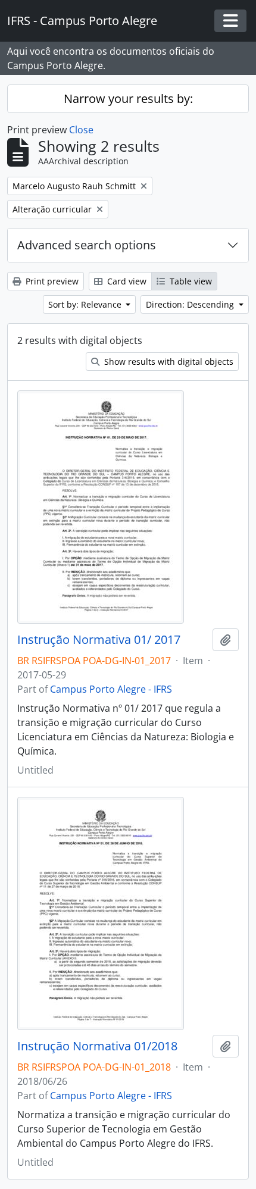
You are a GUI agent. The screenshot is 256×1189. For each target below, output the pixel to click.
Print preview (51, 281)
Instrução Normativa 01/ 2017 (98, 640)
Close (81, 129)
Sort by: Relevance (86, 304)
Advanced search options (86, 245)
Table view (189, 281)
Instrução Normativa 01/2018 (97, 1046)
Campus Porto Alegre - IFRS (111, 689)
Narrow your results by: (128, 98)
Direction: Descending (191, 304)
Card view (125, 281)
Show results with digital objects (167, 361)
